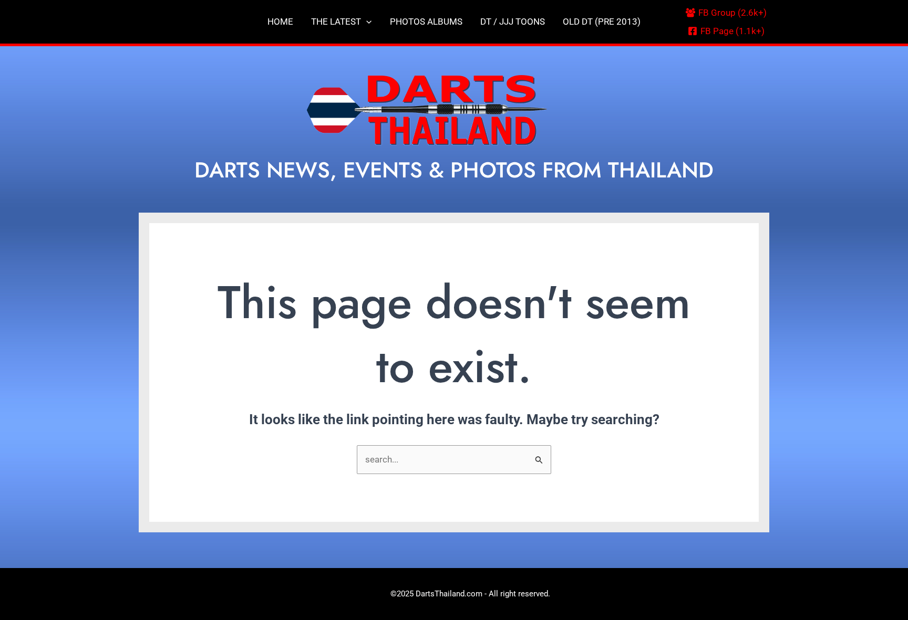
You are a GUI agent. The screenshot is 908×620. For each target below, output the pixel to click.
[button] (366, 22)
